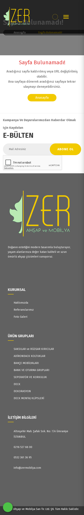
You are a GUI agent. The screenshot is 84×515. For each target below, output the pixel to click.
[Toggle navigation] (66, 17)
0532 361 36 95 (23, 457)
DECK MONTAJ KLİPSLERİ (29, 398)
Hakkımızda (21, 302)
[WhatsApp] (8, 507)
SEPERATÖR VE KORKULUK (30, 377)
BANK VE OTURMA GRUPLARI (31, 370)
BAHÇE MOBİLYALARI (26, 363)
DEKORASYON (22, 391)
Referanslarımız (24, 309)
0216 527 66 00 (23, 447)
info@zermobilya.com (27, 467)
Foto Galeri (20, 316)
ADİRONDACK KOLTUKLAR (29, 356)
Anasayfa (42, 97)
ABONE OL (65, 149)
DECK (17, 384)
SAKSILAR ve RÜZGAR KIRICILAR (34, 349)
